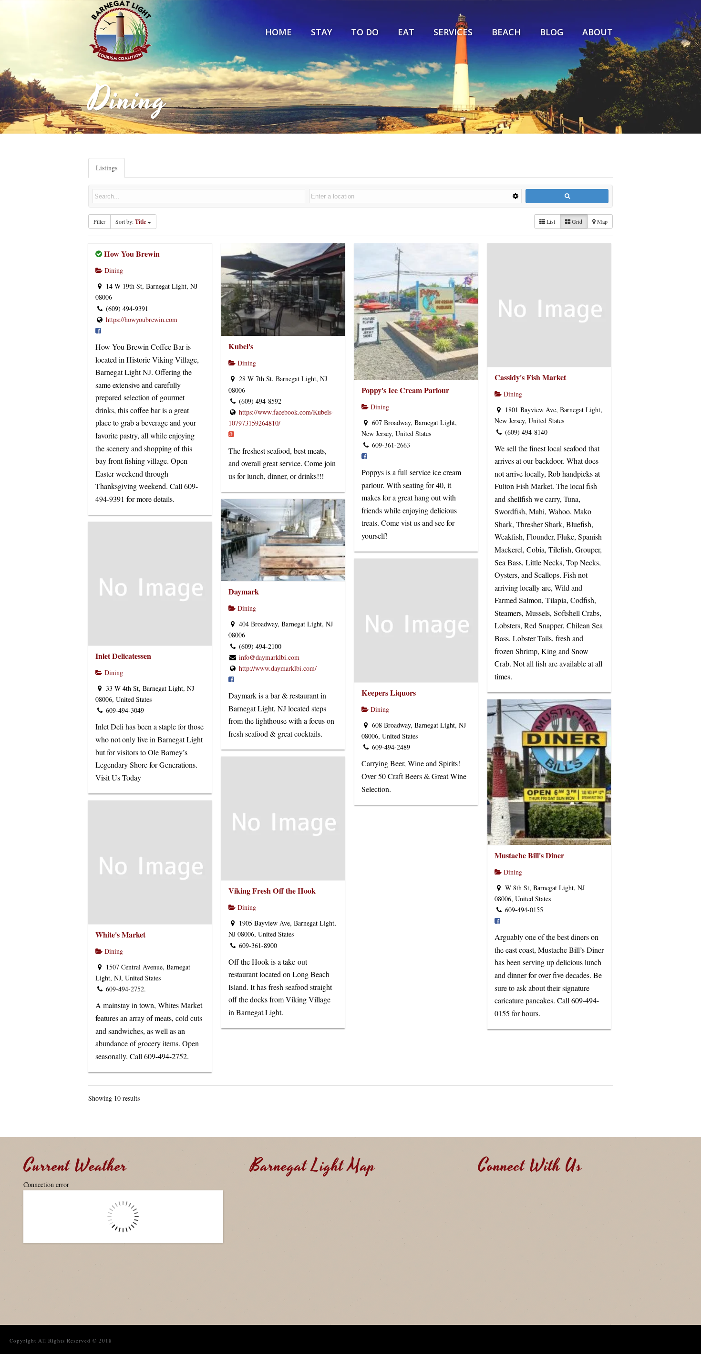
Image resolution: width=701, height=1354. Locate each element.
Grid (576, 221)
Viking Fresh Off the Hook (272, 890)
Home (278, 32)
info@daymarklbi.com (269, 657)
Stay (321, 32)
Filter (99, 221)
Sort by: (130, 222)
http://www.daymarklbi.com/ (278, 668)
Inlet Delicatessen (123, 655)
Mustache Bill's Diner (529, 855)
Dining (113, 270)
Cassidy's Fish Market (530, 377)
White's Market (120, 934)
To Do (365, 32)
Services (453, 32)
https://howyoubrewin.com (141, 319)
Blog (551, 32)
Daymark (243, 591)
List (550, 221)
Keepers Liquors (388, 692)
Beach (506, 32)
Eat (406, 32)
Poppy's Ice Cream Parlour (405, 390)
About (597, 32)
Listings (106, 167)
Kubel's (240, 346)
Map (602, 221)
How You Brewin (132, 253)
